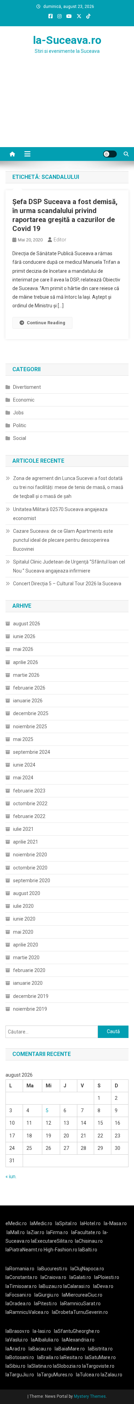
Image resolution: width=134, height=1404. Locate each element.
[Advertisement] (67, 109)
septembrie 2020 (31, 880)
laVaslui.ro (18, 1340)
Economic (23, 400)
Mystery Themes (90, 1396)
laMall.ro (16, 1232)
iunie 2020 (24, 919)
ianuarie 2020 (28, 983)
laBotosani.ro (19, 1357)
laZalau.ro (111, 1374)
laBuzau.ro (51, 1286)
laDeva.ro (103, 1286)
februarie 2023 (29, 791)
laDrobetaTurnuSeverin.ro (80, 1312)
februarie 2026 (29, 688)
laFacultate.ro (86, 1232)
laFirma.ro (57, 1232)
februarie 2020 (29, 970)
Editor (60, 239)
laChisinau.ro (89, 1241)
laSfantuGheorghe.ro (77, 1331)
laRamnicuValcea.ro (27, 1312)
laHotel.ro (90, 1223)
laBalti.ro (87, 1249)
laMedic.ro (41, 1223)
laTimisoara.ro (21, 1286)
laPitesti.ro (45, 1303)
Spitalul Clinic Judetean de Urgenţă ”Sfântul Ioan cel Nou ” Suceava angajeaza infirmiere (69, 566)
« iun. (10, 1176)
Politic (19, 425)
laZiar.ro (35, 1232)
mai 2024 (23, 777)
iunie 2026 (24, 636)
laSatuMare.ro (100, 1357)
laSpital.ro (66, 1223)
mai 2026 (23, 649)
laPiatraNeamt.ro (24, 1249)
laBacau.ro (40, 1349)
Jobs (18, 412)
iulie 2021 (23, 829)
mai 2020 (23, 932)
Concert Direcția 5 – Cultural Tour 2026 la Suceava (67, 583)
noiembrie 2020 (30, 854)
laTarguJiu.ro (21, 1374)
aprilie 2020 (25, 945)
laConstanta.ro (21, 1277)
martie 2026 (26, 675)
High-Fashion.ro (60, 1249)
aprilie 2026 (25, 662)
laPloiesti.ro (106, 1277)
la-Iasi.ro (42, 1331)
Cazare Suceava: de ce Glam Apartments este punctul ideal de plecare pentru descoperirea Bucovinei (63, 540)
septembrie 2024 (31, 752)
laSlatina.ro (39, 1366)
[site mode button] (110, 154)
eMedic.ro (16, 1223)
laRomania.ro (19, 1268)
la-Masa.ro (115, 1223)
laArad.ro (15, 1349)
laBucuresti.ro (52, 1268)
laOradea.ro (18, 1303)
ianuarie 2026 (28, 700)
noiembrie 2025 (30, 726)
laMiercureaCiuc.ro (82, 1295)
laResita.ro (71, 1357)
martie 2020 (26, 957)
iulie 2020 (23, 906)
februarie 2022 (29, 816)
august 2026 (26, 623)
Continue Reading (46, 322)
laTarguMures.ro (55, 1374)
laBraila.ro (48, 1357)
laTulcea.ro (88, 1374)
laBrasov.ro (17, 1331)
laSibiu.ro (15, 1366)
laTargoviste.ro (98, 1366)
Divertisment (27, 387)
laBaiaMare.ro (70, 1349)
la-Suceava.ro (67, 40)
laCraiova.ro (53, 1277)
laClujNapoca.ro (87, 1268)
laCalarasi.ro (76, 1286)
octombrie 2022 (30, 803)
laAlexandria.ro (78, 1340)
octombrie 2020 (30, 868)
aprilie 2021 (25, 842)
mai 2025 (23, 739)
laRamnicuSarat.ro (80, 1303)
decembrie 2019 (30, 996)
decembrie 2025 (30, 713)
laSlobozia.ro (67, 1366)
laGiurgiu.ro (48, 1295)
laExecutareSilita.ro (52, 1241)
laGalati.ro (80, 1277)
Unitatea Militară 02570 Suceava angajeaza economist (60, 514)
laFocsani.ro (18, 1295)
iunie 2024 (24, 765)
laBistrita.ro (100, 1349)
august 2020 (26, 893)
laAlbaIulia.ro (45, 1340)
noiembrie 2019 (30, 1009)
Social (19, 438)
